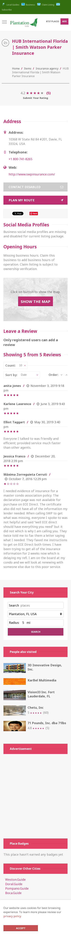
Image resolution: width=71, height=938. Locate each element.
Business (30, 4)
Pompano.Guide (17, 888)
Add (64, 21)
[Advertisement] (35, 796)
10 (20, 365)
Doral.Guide (13, 884)
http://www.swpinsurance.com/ (32, 174)
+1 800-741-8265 (20, 159)
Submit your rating (35, 97)
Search (14, 605)
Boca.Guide (13, 893)
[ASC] (66, 375)
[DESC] (61, 375)
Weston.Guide (15, 879)
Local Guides (13, 4)
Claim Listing (48, 4)
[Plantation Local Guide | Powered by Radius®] (23, 24)
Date (24, 374)
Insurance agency (47, 68)
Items (27, 68)
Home (16, 68)
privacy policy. (12, 916)
